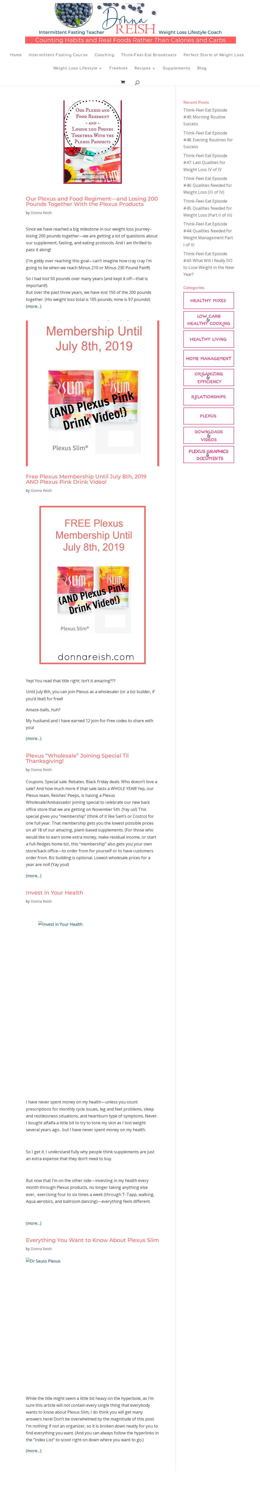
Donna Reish (41, 212)
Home (16, 55)
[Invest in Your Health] (92, 1002)
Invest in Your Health (54, 892)
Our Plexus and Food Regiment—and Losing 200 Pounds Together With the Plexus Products (92, 201)
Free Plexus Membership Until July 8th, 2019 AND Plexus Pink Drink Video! (86, 479)
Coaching (104, 55)
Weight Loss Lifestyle (75, 68)
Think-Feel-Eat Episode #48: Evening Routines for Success (208, 139)
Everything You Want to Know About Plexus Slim (92, 1240)
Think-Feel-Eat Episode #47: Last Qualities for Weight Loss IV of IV (205, 162)
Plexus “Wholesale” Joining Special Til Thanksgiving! (77, 758)
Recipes (143, 68)
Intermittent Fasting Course (58, 55)
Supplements (176, 68)
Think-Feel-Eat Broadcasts (149, 55)
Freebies (118, 68)
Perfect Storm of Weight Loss (214, 55)
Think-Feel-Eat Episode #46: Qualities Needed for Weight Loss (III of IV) (207, 185)
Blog (201, 68)
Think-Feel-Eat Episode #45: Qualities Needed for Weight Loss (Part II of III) (207, 208)
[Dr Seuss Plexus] (92, 1324)
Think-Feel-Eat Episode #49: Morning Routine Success (205, 117)
